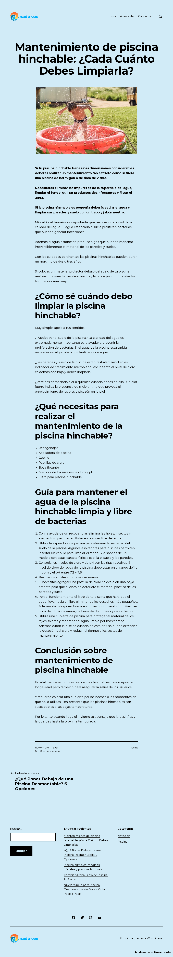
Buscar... (16, 828)
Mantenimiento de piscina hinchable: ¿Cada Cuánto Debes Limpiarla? (86, 840)
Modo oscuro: (144, 952)
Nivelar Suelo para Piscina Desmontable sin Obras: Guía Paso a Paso (84, 889)
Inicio (112, 16)
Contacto (144, 16)
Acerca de (127, 16)
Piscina (134, 747)
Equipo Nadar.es (50, 751)
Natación (124, 836)
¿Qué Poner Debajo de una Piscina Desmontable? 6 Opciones (83, 855)
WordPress (154, 938)
